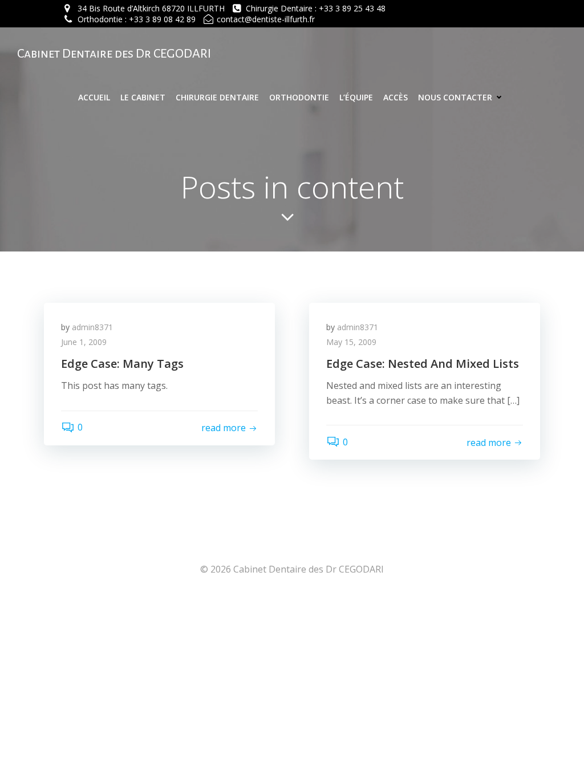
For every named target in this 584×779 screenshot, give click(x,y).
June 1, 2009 (84, 341)
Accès (395, 97)
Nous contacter (455, 97)
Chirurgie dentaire (217, 97)
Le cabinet (142, 97)
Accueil (94, 97)
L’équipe (356, 97)
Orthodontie (299, 97)
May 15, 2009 (351, 341)
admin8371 (92, 327)
